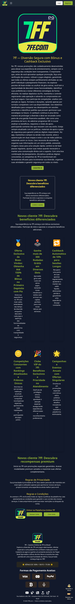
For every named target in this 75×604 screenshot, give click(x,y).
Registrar (68, 3)
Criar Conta (51, 514)
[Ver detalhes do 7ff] (37, 33)
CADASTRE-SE (37, 168)
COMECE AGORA (37, 205)
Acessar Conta (34, 514)
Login (59, 3)
